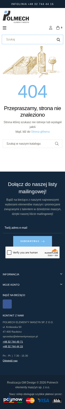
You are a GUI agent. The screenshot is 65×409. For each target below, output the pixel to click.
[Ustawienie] (50, 28)
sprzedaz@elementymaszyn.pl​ (20, 336)
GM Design (28, 382)
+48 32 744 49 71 (13, 341)
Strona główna (40, 131)
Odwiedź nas (10, 360)
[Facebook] (7, 304)
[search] (58, 39)
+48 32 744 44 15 (13, 346)
